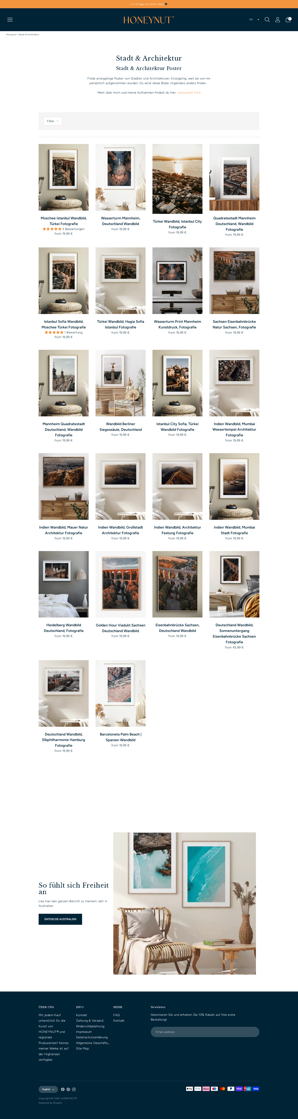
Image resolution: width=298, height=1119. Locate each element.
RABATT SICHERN (120, 581)
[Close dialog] (201, 526)
